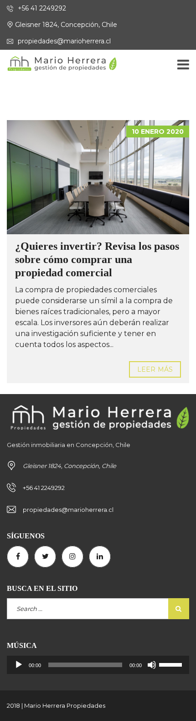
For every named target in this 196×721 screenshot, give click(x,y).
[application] (98, 665)
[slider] (172, 664)
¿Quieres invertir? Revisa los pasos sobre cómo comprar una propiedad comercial (97, 259)
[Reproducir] (18, 664)
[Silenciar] (151, 664)
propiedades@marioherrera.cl (63, 41)
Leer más (155, 369)
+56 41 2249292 (41, 8)
